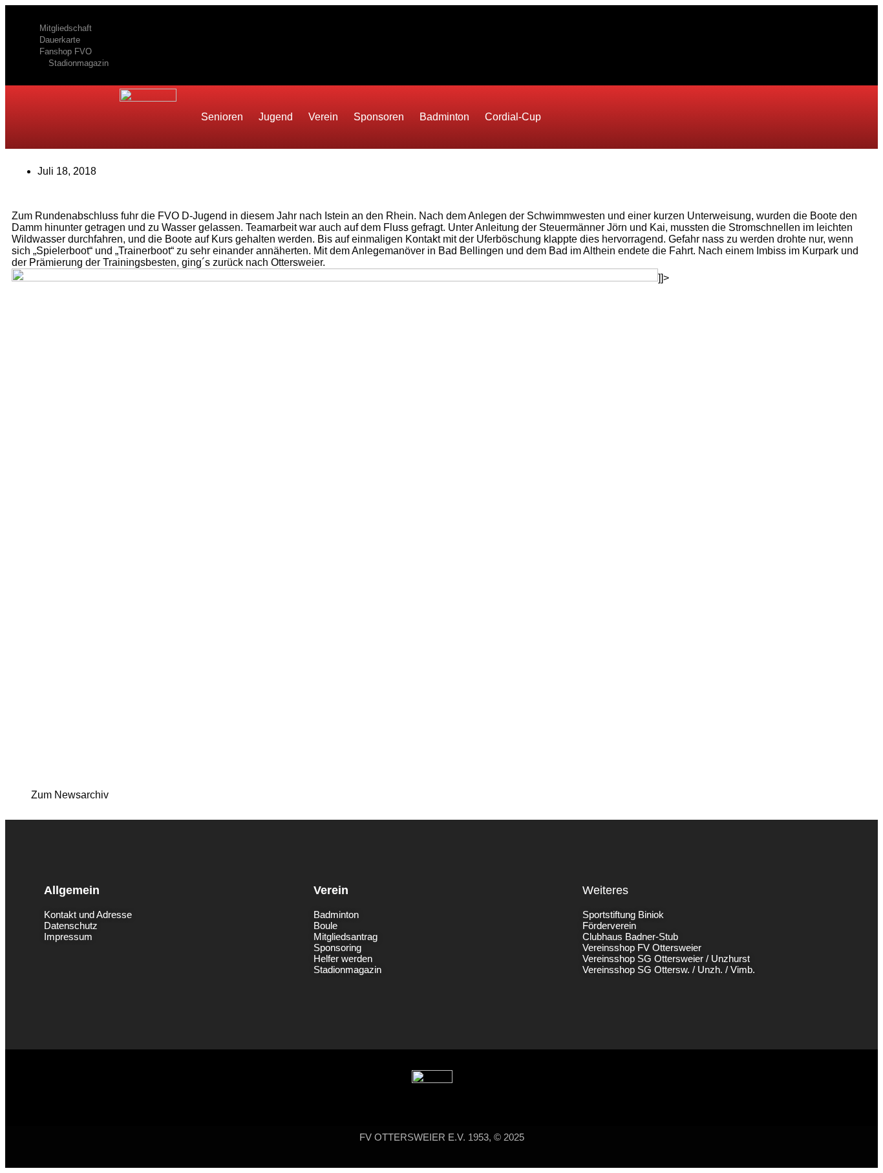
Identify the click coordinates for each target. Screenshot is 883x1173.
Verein (323, 116)
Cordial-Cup (513, 116)
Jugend (276, 116)
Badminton (444, 116)
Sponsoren (379, 116)
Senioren (222, 116)
